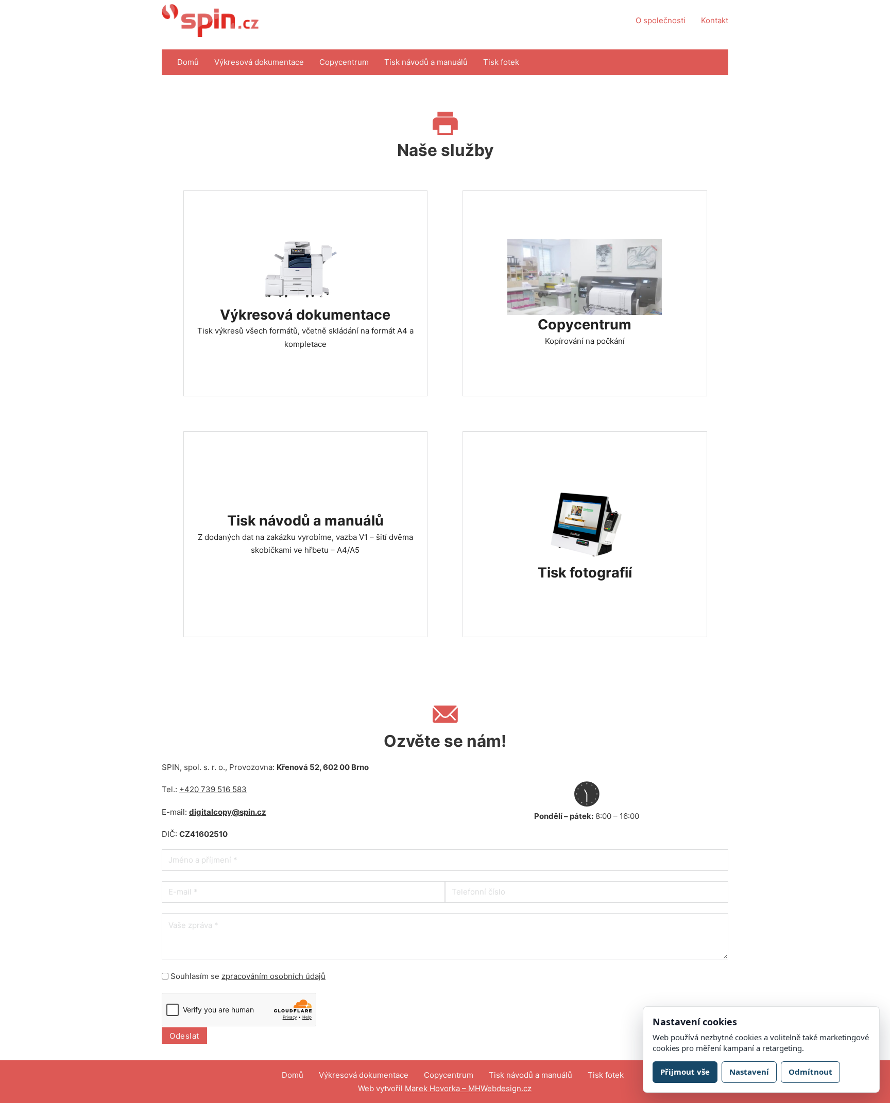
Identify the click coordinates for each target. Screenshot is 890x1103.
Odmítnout (810, 1071)
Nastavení (749, 1071)
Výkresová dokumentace (259, 62)
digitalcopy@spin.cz (227, 812)
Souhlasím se (248, 976)
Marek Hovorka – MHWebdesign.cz (468, 1088)
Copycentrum (344, 62)
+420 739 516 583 (213, 789)
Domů (188, 62)
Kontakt (714, 20)
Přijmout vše (685, 1071)
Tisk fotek (501, 62)
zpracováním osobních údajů (273, 976)
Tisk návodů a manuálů (426, 62)
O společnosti (661, 20)
